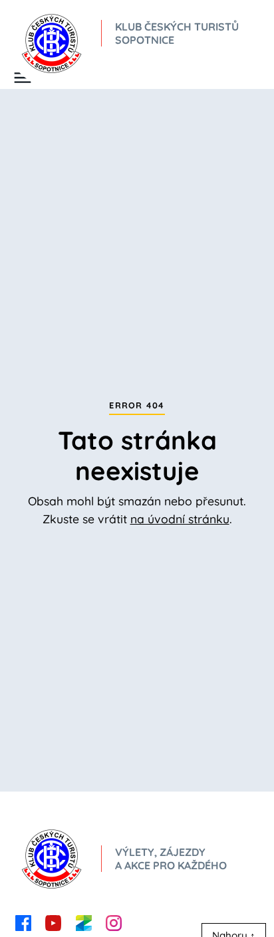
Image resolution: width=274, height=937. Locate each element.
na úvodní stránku (179, 518)
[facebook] (23, 921)
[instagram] (114, 921)
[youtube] (53, 921)
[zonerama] (84, 921)
